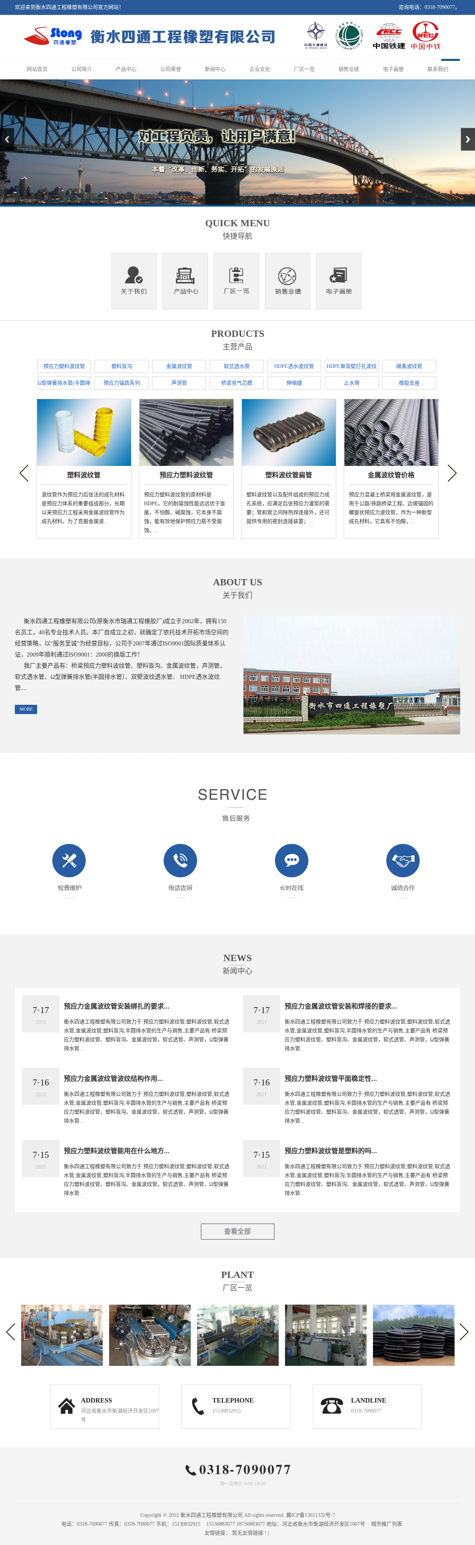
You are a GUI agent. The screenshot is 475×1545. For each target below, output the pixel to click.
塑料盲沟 (121, 366)
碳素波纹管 (409, 366)
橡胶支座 (409, 383)
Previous (7, 139)
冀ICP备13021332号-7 (310, 1515)
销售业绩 (348, 69)
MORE (26, 709)
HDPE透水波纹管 (294, 366)
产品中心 (126, 69)
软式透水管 (237, 366)
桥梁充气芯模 (236, 383)
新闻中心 (215, 69)
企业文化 (259, 69)
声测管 (179, 383)
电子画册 (393, 69)
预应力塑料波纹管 (64, 366)
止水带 (352, 383)
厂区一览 (304, 69)
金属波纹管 (179, 366)
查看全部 (237, 1231)
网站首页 (37, 69)
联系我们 (438, 69)
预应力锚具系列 (122, 383)
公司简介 (81, 69)
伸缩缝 (294, 383)
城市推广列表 (386, 1524)
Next (468, 139)
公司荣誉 (170, 69)
